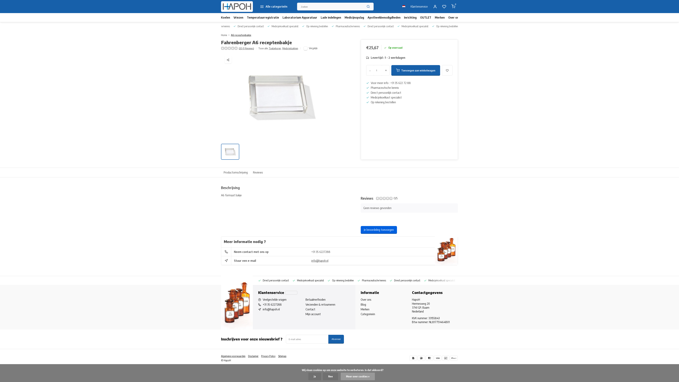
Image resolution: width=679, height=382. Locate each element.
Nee (330, 376)
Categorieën (368, 314)
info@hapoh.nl (319, 260)
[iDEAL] (421, 358)
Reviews (258, 172)
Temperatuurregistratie (263, 17)
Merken (440, 17)
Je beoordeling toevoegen (379, 229)
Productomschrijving (236, 172)
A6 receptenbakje (241, 35)
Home (224, 35)
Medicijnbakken (290, 48)
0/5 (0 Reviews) (246, 48)
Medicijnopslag (354, 17)
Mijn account (313, 314)
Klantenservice (419, 6)
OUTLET (425, 17)
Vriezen (238, 17)
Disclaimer (253, 356)
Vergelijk (313, 48)
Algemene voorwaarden (233, 356)
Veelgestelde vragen (274, 299)
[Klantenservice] (291, 293)
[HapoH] (237, 6)
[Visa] (437, 358)
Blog (363, 304)
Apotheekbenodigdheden (384, 17)
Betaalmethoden (316, 299)
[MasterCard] (429, 358)
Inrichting (410, 17)
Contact (310, 309)
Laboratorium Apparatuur (300, 17)
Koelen (225, 17)
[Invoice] (413, 358)
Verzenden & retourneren (320, 304)
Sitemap (282, 356)
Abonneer (336, 338)
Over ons (454, 17)
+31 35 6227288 (320, 252)
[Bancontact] (445, 358)
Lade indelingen (331, 17)
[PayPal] (454, 358)
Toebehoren (275, 48)
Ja (315, 376)
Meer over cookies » (358, 376)
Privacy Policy (268, 356)
